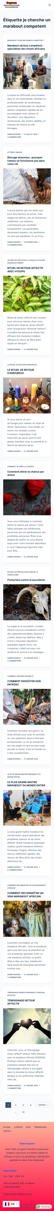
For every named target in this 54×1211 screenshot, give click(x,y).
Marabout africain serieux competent (25, 40)
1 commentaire (14, 137)
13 (23, 1112)
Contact (7, 1131)
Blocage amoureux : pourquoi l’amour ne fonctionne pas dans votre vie (26, 160)
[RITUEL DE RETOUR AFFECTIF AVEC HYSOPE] (27, 294)
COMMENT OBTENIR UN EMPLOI (20, 676)
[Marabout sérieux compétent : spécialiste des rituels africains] (27, 71)
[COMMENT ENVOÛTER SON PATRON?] (27, 707)
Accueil (7, 1127)
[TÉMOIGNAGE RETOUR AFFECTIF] (27, 1026)
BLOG (28, 1127)
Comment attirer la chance (20, 466)
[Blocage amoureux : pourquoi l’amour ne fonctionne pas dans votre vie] (27, 186)
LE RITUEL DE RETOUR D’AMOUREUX (22, 365)
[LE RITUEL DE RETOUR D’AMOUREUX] (27, 395)
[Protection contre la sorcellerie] (27, 602)
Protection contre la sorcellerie (26, 579)
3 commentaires (14, 245)
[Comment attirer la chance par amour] (27, 497)
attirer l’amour (14, 152)
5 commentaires (14, 870)
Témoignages (40, 1127)
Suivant (42, 1105)
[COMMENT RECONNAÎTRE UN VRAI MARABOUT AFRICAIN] (27, 919)
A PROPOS (18, 1127)
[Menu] (49, 5)
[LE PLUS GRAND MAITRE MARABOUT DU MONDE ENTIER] (27, 808)
